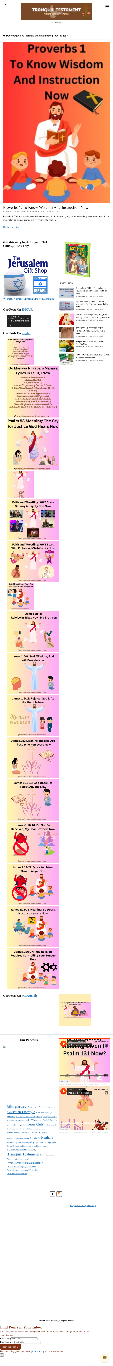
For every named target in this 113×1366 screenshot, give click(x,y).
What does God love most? (18, 1159)
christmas (11, 1116)
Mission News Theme (48, 1321)
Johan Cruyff (51, 1125)
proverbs (25, 1132)
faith (27, 1120)
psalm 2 (45, 1132)
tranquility (32, 1149)
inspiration (22, 1125)
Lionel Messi (28, 1129)
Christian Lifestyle (21, 1112)
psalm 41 (27, 1138)
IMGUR (27, 309)
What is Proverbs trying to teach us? (21, 1166)
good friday (12, 1125)
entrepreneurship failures (15, 1120)
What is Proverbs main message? (25, 1162)
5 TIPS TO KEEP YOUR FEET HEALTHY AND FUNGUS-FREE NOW (90, 331)
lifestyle (18, 1129)
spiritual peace (40, 1146)
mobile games (39, 1129)
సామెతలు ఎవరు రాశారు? (17, 1173)
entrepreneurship (49, 1116)
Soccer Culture (13, 1146)
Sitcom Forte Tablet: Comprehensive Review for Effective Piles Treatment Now (91, 291)
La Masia (11, 1129)
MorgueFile (29, 995)
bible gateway (16, 1106)
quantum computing (25, 1142)
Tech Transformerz (65, 1084)
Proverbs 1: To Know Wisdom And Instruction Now (45, 207)
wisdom (35, 1170)
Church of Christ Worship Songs (29, 1116)
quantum (10, 1142)
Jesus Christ (36, 1124)
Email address (6, 1342)
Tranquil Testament (23, 1154)
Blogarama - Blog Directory (83, 1205)
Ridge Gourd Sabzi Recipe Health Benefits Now (90, 342)
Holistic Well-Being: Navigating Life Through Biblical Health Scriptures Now (93, 316)
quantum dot (41, 1142)
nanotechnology (13, 1132)
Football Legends (50, 1120)
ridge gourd (51, 1142)
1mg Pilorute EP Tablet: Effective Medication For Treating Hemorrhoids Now (92, 304)
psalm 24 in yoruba (15, 1138)
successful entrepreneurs (17, 1149)
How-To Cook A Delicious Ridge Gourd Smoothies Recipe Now (92, 356)
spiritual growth (26, 1146)
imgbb (26, 333)
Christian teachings (44, 1112)
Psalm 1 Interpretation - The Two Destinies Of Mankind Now (93, 1132)
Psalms (47, 1137)
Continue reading (11, 227)
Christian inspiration (47, 1107)
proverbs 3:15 (35, 1132)
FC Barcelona (36, 1120)
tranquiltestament (47, 1155)
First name (5, 1338)
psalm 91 (36, 1138)
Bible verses (32, 1107)
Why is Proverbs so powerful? (19, 1170)
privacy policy (37, 1351)
